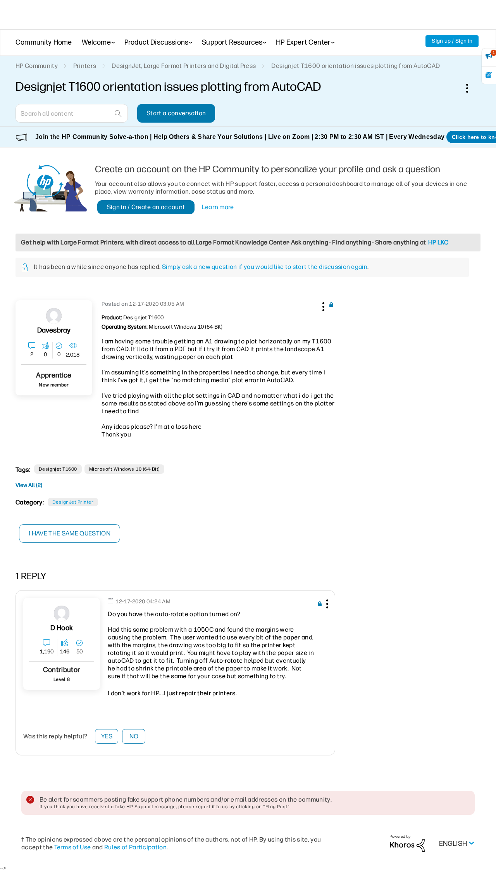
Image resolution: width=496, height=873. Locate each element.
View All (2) (29, 485)
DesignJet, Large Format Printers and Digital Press (184, 65)
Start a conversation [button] (176, 113)
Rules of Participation (135, 847)
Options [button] (471, 88)
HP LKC (438, 242)
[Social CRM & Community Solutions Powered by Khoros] (407, 843)
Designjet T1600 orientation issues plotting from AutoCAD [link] (355, 65)
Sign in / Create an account (146, 207)
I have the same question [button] (69, 533)
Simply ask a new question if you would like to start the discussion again (264, 266)
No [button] (134, 736)
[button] (322, 305)
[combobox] (72, 113)
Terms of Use (72, 847)
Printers (84, 65)
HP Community (37, 65)
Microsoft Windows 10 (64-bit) (124, 469)
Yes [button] (106, 736)
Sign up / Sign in (452, 41)
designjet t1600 (58, 469)
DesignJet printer (72, 502)
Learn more (218, 207)
